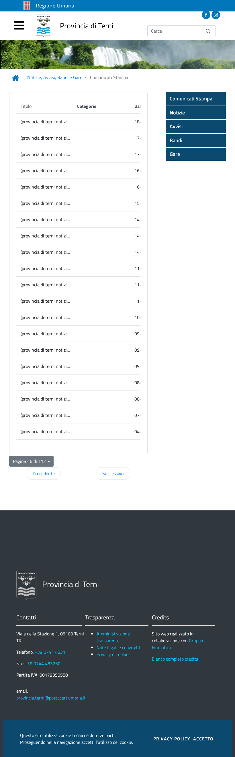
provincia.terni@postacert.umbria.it (51, 697)
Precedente (44, 473)
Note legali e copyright (118, 647)
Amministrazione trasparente (113, 637)
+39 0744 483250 (42, 663)
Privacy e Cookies (113, 654)
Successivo (113, 473)
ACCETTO (203, 738)
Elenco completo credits (175, 658)
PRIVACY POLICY (171, 738)
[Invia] (208, 31)
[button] (196, 99)
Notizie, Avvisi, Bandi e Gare (54, 77)
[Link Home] (15, 78)
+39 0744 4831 (50, 652)
